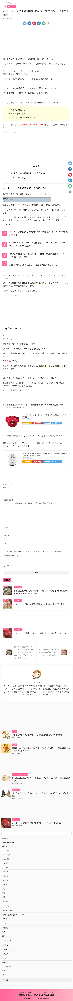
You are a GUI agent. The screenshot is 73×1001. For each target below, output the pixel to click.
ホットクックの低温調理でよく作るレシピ (28, 173)
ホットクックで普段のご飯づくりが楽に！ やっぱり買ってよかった (40, 633)
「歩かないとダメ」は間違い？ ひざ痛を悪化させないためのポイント (39, 735)
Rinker (28, 418)
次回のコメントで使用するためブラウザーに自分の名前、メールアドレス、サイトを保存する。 (34, 551)
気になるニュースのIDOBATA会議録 (36, 995)
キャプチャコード (9, 566)
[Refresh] (17, 555)
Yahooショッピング (52, 423)
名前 (6, 527)
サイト (6, 543)
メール (6, 535)
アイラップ (53, 88)
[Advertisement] (17, 45)
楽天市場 (37, 423)
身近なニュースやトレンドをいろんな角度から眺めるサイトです (36, 992)
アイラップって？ (17, 178)
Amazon (26, 423)
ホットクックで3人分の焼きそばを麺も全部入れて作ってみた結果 (39, 604)
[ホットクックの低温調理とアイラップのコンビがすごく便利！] (39, 23)
